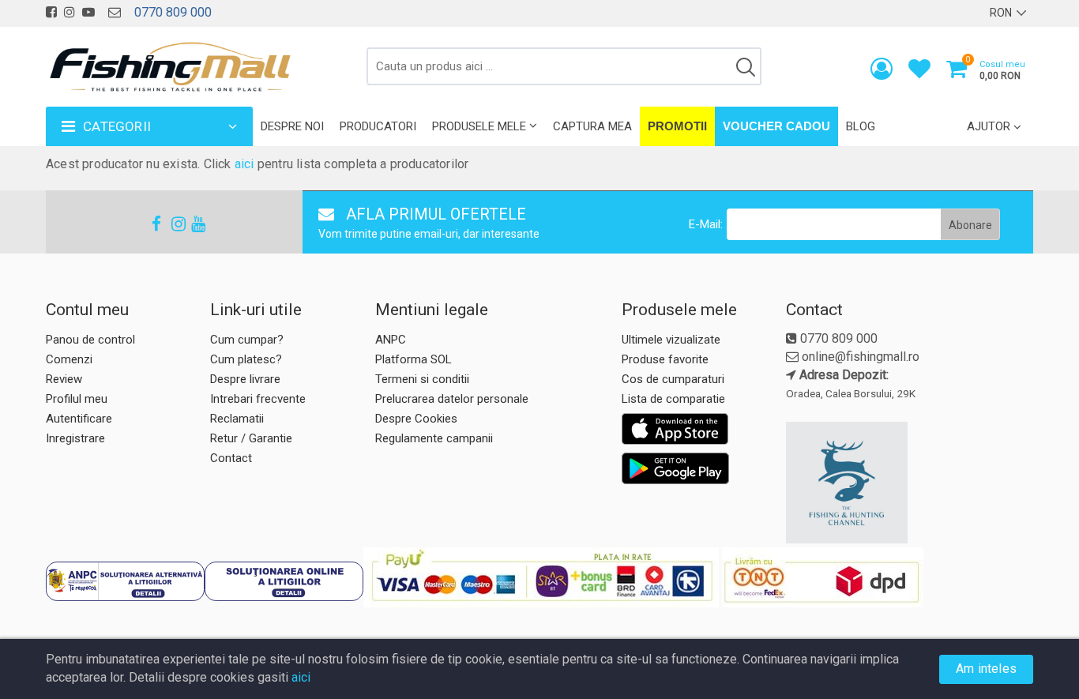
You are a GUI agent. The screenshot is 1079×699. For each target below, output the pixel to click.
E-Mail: (706, 224)
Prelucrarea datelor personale (451, 399)
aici (244, 163)
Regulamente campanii (434, 438)
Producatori (378, 126)
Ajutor (988, 126)
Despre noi (292, 126)
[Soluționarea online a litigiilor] (284, 581)
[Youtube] (191, 224)
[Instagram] (171, 224)
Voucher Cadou (776, 126)
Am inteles (986, 668)
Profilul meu (76, 399)
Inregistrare (75, 438)
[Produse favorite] (919, 72)
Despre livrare (245, 379)
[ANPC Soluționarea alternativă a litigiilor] (125, 581)
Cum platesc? (246, 359)
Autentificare (79, 419)
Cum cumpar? (247, 340)
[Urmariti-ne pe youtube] (88, 12)
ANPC (390, 340)
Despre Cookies (416, 419)
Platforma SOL (413, 359)
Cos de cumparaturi (673, 379)
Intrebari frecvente (258, 399)
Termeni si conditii (422, 379)
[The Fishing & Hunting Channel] (907, 482)
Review (64, 379)
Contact (231, 458)
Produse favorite (665, 359)
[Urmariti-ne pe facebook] (51, 12)
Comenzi (69, 359)
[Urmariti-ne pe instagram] (69, 12)
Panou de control (90, 340)
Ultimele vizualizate (671, 340)
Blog (860, 126)
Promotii (677, 126)
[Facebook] (151, 224)
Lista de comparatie (673, 399)
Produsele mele (479, 126)
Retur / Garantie (251, 438)
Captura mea (592, 126)
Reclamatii (237, 419)
